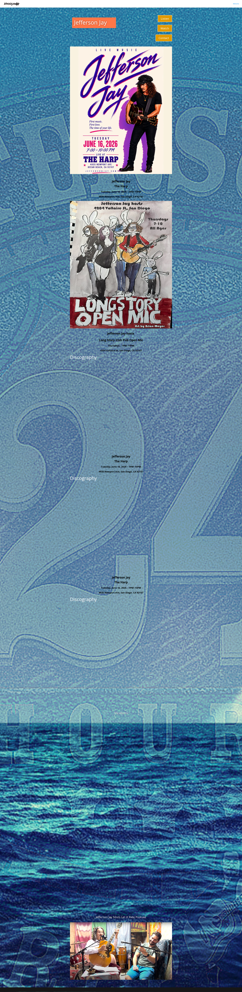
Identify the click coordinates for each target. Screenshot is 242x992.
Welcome (236, 4)
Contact (164, 38)
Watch (165, 28)
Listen (165, 19)
